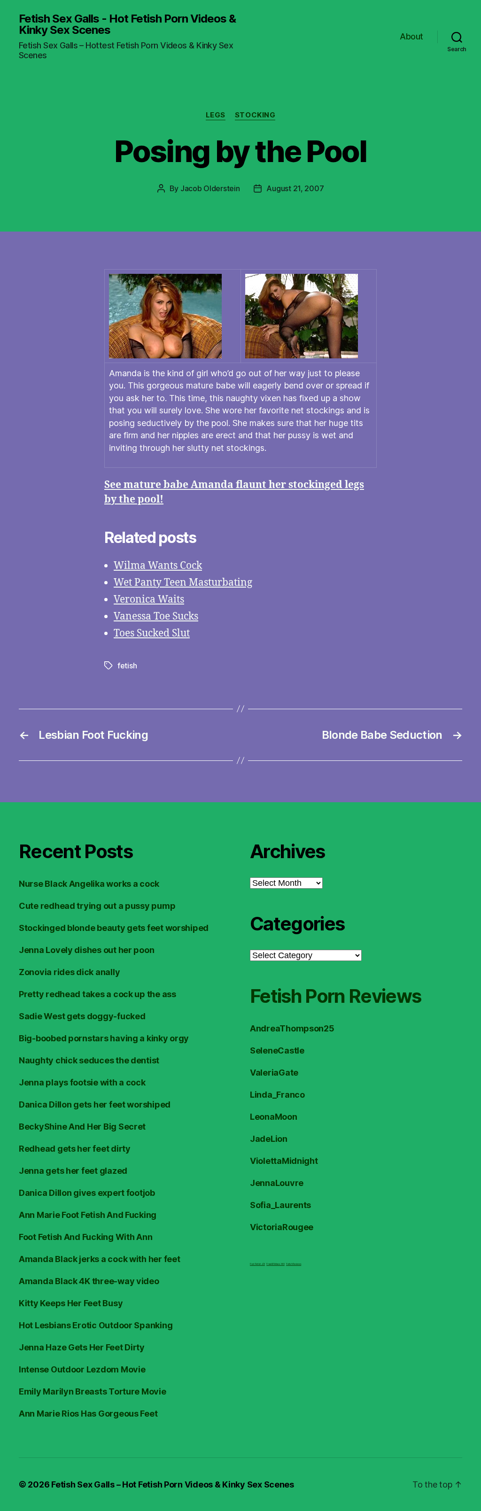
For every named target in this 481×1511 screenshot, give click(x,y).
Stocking (255, 115)
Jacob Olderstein (210, 188)
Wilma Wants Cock (158, 565)
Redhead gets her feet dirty (75, 1149)
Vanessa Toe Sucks (156, 616)
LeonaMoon (273, 1117)
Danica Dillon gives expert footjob (87, 1193)
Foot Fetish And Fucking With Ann (85, 1237)
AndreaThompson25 (292, 1028)
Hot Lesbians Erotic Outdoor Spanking (95, 1325)
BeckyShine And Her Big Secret (82, 1126)
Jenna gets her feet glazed (73, 1171)
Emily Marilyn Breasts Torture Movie (92, 1391)
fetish (127, 665)
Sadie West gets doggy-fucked (82, 1016)
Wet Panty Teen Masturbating (183, 582)
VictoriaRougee (281, 1227)
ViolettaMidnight (284, 1161)
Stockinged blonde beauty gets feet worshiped (114, 928)
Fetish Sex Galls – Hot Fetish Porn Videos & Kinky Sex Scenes (172, 1484)
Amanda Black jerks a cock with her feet (99, 1259)
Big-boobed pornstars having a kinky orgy (104, 1038)
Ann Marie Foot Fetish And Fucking (87, 1215)
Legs (215, 115)
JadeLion (268, 1139)
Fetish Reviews (293, 1264)
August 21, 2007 (295, 188)
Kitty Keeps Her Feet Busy (71, 1303)
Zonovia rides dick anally (69, 972)
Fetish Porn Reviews (335, 995)
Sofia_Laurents (280, 1205)
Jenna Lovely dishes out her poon (86, 950)
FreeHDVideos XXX (275, 1264)
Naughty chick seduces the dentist (89, 1060)
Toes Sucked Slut (152, 633)
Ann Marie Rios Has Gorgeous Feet (88, 1413)
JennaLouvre (276, 1183)
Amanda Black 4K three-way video (89, 1281)
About (411, 36)
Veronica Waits (149, 599)
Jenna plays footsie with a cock (82, 1082)
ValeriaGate (274, 1072)
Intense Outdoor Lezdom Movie (82, 1369)
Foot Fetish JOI (257, 1264)
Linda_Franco (277, 1095)
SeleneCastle (277, 1050)
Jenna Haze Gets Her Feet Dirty (82, 1347)
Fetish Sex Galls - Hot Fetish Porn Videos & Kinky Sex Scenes (127, 24)
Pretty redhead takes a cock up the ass (97, 994)
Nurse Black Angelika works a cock (89, 884)
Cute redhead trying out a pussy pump (97, 906)
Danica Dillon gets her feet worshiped (95, 1104)
